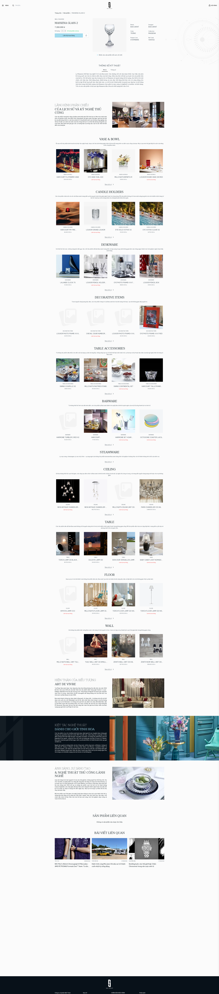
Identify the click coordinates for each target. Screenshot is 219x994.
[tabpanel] (109, 80)
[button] (5, 5)
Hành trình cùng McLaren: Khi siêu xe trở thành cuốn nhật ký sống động (108, 865)
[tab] (105, 70)
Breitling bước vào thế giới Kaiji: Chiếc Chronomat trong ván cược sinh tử (142, 865)
